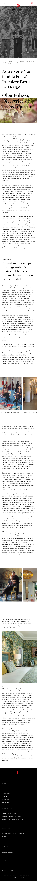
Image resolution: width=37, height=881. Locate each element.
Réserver (32, 3)
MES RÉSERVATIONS (8, 823)
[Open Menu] (4, 3)
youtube (4, 843)
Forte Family (10, 62)
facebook (5, 836)
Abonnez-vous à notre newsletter (13, 833)
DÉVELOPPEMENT (7, 790)
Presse (4, 783)
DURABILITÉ (5, 802)
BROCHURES (5, 799)
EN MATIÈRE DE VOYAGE (9, 813)
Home (4, 62)
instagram (5, 840)
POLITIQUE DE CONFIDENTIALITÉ (11, 816)
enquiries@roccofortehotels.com (13, 856)
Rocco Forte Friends (9, 787)
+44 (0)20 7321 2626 (7, 860)
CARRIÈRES (5, 796)
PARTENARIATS (6, 793)
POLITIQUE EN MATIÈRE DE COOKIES (12, 819)
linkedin (5, 846)
